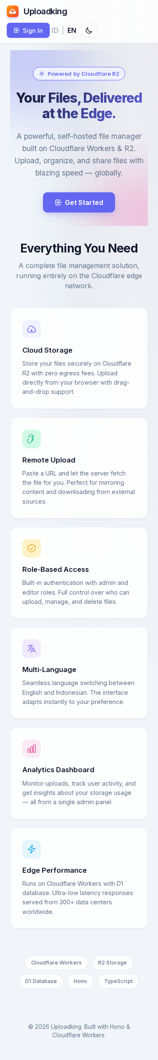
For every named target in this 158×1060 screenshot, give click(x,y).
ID (55, 30)
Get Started (84, 202)
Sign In (33, 30)
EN (71, 30)
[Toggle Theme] (88, 30)
